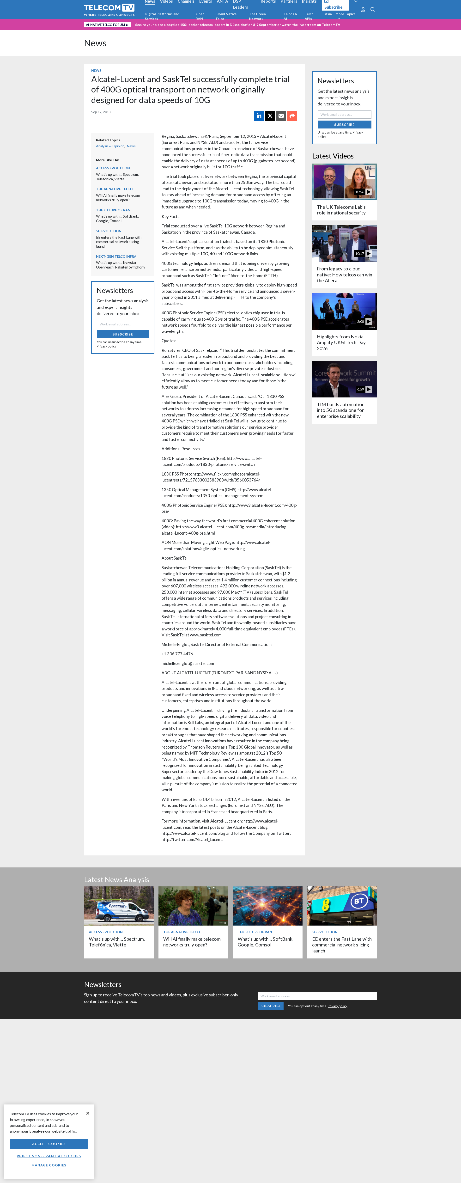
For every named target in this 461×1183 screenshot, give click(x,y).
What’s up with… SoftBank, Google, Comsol (117, 218)
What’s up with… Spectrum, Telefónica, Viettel (117, 176)
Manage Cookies (49, 1165)
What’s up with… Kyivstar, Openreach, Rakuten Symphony (120, 264)
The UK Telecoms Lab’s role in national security (341, 209)
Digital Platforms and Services (162, 16)
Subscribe (123, 334)
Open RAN (200, 16)
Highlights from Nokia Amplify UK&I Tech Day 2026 (341, 342)
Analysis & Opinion (110, 146)
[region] (49, 1141)
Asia (328, 14)
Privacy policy (106, 346)
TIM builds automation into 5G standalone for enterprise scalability (340, 410)
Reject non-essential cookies (49, 1156)
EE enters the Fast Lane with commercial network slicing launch (118, 241)
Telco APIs (309, 16)
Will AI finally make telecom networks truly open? (118, 197)
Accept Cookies (49, 1144)
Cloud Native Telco (226, 16)
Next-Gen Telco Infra (116, 256)
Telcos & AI (290, 16)
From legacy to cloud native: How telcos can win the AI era (344, 274)
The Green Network (257, 16)
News (95, 42)
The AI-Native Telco (114, 189)
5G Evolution (108, 231)
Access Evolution (113, 168)
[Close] (88, 1113)
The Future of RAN (113, 210)
